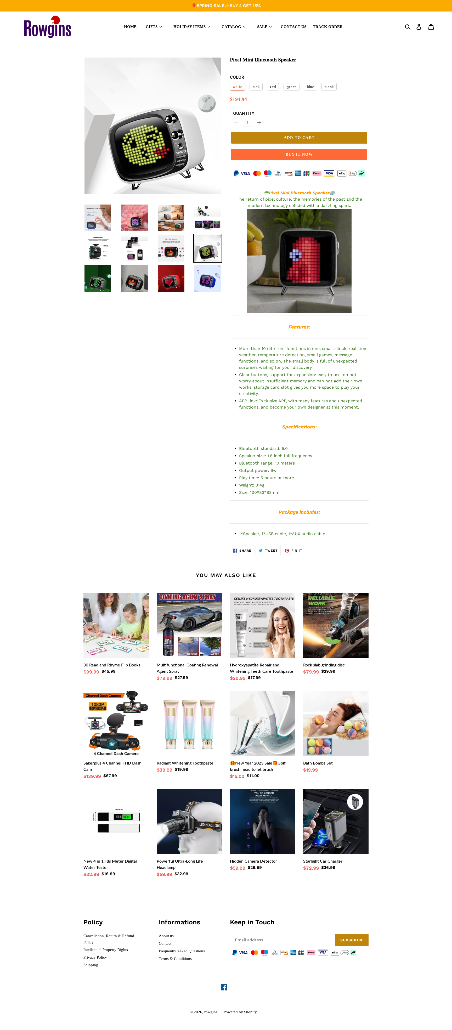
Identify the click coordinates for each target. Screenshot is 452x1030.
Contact (165, 943)
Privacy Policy (95, 957)
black (329, 87)
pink (256, 87)
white (237, 87)
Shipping (90, 965)
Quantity (243, 113)
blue (310, 87)
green (291, 87)
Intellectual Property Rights (105, 950)
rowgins (210, 1012)
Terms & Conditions (175, 959)
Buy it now (299, 154)
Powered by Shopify (240, 1012)
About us (166, 936)
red (273, 87)
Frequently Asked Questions (182, 951)
